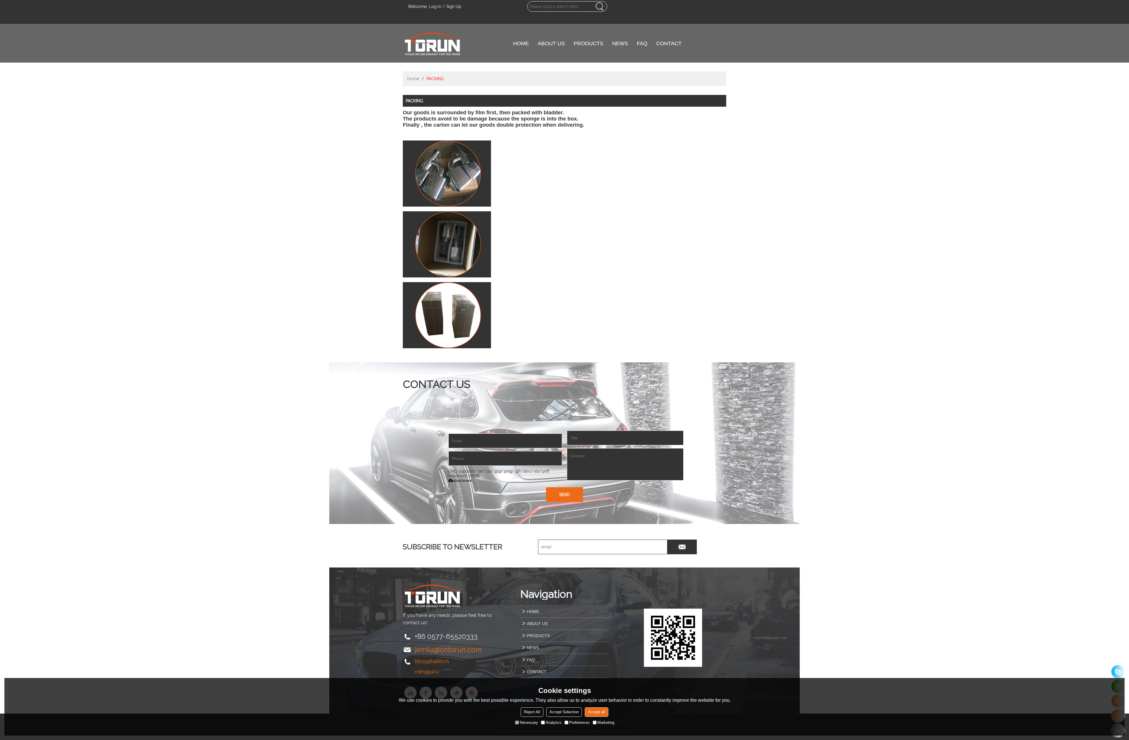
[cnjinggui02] (1118, 671)
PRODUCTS (588, 43)
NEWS (620, 43)
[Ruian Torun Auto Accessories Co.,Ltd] (432, 43)
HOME (521, 43)
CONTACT (669, 43)
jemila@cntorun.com (448, 649)
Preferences (579, 722)
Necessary (529, 722)
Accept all (596, 712)
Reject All (532, 712)
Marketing (605, 722)
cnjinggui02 (427, 671)
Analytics (554, 722)
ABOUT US (551, 43)
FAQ (642, 43)
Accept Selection (564, 712)
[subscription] (682, 547)
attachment (462, 480)
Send (564, 494)
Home (413, 78)
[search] (599, 6)
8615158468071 (432, 661)
